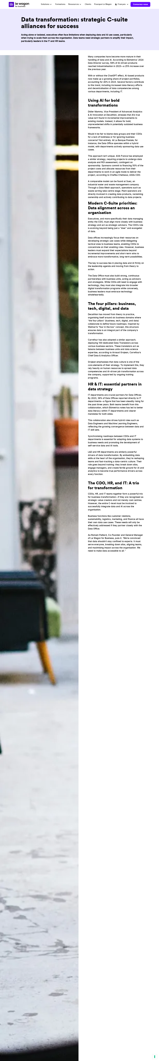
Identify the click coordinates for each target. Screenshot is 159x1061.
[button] (46, 4)
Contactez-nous (140, 4)
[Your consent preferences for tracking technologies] (154, 1056)
